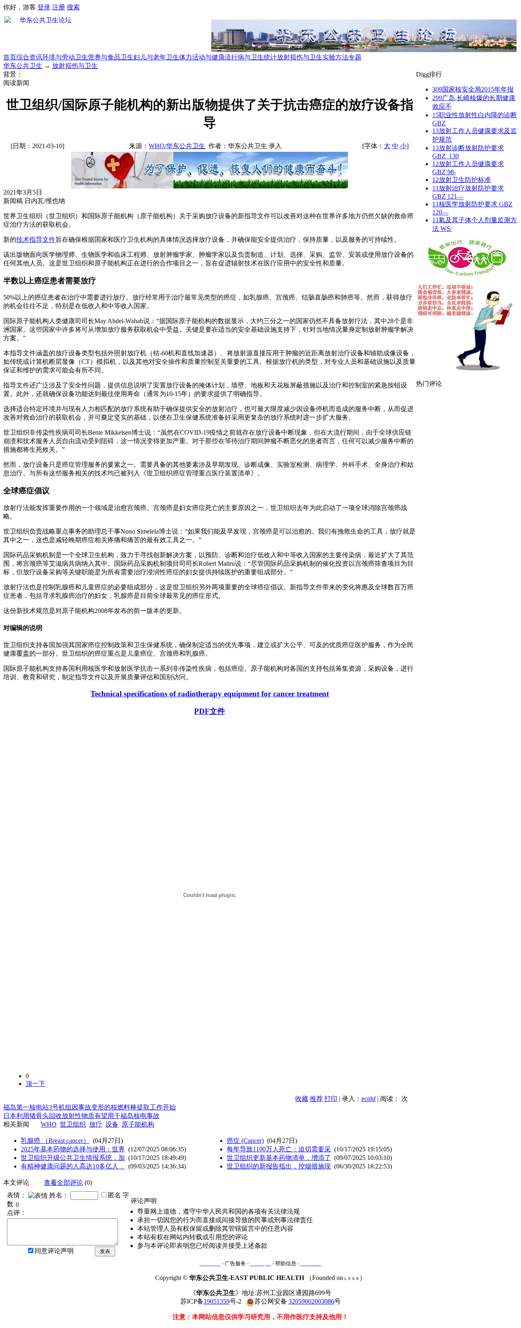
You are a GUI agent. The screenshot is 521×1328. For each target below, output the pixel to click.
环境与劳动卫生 (65, 57)
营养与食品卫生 (111, 57)
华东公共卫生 (22, 65)
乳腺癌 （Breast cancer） (55, 1140)
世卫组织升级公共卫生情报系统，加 (73, 1157)
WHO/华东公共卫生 (177, 145)
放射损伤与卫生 (299, 57)
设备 (111, 1124)
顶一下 (35, 1083)
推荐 (316, 1098)
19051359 (217, 1301)
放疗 (95, 1124)
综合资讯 (29, 57)
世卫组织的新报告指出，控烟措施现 (279, 1166)
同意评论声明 (54, 1250)
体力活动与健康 (202, 57)
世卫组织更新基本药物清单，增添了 (279, 1157)
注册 (58, 7)
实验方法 (335, 57)
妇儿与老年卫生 (156, 57)
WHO (49, 1124)
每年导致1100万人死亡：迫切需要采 (279, 1149)
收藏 (301, 1098)
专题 (354, 57)
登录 (43, 7)
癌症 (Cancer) (245, 1140)
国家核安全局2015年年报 (473, 89)
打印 (330, 1098)
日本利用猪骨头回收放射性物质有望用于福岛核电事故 (81, 1115)
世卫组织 (73, 1124)
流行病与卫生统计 (251, 57)
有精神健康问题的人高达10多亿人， (73, 1166)
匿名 (114, 1195)
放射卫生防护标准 (461, 179)
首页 (9, 57)
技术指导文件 (35, 239)
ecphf (368, 1098)
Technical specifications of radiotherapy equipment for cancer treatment (209, 693)
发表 (105, 1251)
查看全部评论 (63, 1182)
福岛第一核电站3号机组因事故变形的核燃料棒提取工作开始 (89, 1107)
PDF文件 (209, 711)
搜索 (73, 7)
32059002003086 (311, 1301)
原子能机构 (138, 1124)
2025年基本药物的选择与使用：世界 (73, 1149)
